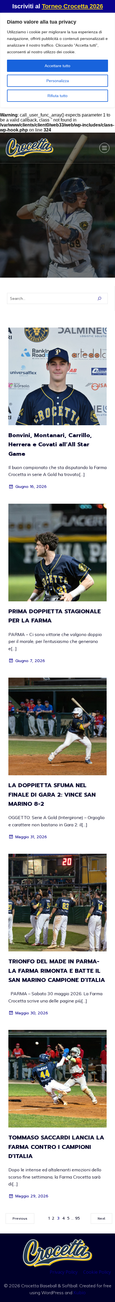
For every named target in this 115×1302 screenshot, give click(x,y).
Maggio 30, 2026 (31, 1013)
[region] (57, 60)
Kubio (79, 1293)
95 (77, 1218)
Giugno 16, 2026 (31, 487)
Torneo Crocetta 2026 (72, 6)
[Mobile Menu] (104, 148)
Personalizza (57, 80)
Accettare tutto (57, 66)
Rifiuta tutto (57, 95)
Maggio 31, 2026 (31, 837)
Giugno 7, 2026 (30, 661)
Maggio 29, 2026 (31, 1196)
